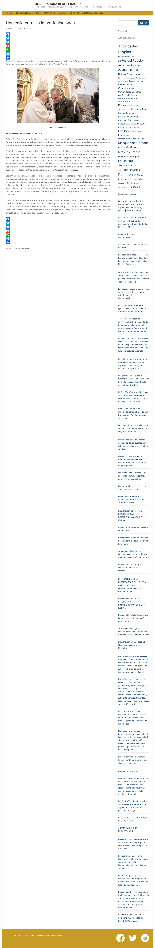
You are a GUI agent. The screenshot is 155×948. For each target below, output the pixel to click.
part (119, 170)
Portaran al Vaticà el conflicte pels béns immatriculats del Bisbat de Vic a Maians (131, 917)
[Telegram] (58, 54)
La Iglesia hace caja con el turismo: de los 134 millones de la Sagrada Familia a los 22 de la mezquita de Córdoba (133, 380)
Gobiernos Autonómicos (128, 120)
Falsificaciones (123, 110)
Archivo (123, 31)
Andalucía (23, 29)
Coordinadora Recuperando (56, 4)
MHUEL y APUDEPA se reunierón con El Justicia (133, 529)
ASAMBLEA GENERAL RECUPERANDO (128, 829)
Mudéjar (121, 148)
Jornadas (134, 127)
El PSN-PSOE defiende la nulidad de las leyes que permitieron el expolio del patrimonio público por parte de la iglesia (133, 806)
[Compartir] (58, 58)
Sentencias (133, 183)
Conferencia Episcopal (129, 95)
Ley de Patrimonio (137, 131)
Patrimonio (127, 175)
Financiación (138, 109)
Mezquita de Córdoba (133, 143)
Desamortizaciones (124, 102)
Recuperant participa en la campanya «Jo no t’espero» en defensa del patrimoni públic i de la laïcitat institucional (133, 880)
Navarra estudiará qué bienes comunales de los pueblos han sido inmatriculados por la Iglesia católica (133, 444)
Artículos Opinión (130, 65)
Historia (141, 123)
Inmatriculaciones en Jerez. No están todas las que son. (132, 487)
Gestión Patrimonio (127, 113)
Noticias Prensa (129, 152)
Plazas (140, 175)
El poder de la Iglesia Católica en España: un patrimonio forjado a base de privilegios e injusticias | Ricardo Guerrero (133, 259)
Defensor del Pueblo (128, 98)
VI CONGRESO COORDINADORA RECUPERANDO (133, 819)
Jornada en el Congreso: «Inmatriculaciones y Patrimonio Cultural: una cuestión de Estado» (133, 554)
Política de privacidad (53, 935)
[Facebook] (58, 34)
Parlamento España (129, 156)
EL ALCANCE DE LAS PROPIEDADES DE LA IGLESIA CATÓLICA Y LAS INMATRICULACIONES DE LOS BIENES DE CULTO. (132, 585)
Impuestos (123, 127)
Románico (122, 183)
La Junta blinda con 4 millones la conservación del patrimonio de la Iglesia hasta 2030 (133, 428)
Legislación (124, 131)
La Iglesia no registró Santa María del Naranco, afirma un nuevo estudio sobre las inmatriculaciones (133, 294)
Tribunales (134, 186)
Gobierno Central (128, 116)
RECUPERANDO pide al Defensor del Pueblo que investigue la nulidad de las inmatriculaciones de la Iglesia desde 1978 (133, 397)
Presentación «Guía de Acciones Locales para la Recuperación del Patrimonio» (133, 540)
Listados (123, 135)
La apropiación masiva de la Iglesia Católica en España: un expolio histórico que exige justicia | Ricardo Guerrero (132, 206)
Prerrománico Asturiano (131, 179)
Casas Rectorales (136, 81)
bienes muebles (123, 81)
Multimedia (133, 147)
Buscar (143, 23)
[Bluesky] (58, 42)
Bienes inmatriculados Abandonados (132, 78)
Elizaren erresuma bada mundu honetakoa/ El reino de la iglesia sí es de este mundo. (133, 760)
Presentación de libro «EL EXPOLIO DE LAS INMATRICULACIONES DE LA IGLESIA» (131, 515)
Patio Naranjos (131, 169)
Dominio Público (128, 105)
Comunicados (126, 88)
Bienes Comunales (129, 74)
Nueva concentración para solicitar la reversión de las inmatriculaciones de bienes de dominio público (132, 461)
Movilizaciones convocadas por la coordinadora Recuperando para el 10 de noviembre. (132, 475)
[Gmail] (58, 46)
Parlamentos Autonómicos (127, 163)
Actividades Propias (128, 49)
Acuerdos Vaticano (126, 56)
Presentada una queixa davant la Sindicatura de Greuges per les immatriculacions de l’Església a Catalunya (133, 844)
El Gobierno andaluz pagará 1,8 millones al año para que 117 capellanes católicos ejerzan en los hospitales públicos (132, 364)
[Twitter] (58, 38)
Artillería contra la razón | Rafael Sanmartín (133, 246)
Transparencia (122, 187)
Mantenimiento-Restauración (131, 139)
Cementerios (125, 84)
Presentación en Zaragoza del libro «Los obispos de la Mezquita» (132, 567)
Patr (142, 170)
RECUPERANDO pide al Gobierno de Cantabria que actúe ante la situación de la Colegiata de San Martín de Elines (133, 222)
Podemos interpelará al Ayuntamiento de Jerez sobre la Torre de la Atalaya (132, 499)
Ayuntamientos (128, 69)
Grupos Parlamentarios (127, 124)
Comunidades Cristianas (129, 92)
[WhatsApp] (58, 50)
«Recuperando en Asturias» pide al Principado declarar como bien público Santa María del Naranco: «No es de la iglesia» (133, 277)
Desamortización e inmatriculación (127, 236)
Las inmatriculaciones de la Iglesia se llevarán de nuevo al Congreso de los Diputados (132, 308)
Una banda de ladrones (129, 771)
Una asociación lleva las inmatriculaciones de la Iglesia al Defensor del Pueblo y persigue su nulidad (133, 413)
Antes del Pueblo (130, 60)
